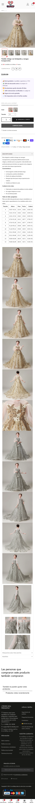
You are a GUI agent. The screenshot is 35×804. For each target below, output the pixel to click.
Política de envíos (5, 744)
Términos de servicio (6, 753)
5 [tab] (23, 46)
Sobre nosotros (5, 740)
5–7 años (19, 147)
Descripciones (7, 154)
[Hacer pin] (19, 68)
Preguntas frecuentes (27, 717)
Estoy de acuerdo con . (16, 774)
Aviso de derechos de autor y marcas (27, 727)
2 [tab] (15, 46)
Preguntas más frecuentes (11, 653)
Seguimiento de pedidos (26, 713)
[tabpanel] (17, 30)
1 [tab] (12, 46)
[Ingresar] (27, 4)
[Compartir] (13, 68)
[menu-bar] (3, 4)
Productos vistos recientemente (17, 693)
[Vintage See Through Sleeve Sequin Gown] (17, 30)
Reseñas (5, 656)
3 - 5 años (13, 147)
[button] (3, 120)
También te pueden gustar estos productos (15, 688)
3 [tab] (17, 46)
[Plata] (15, 110)
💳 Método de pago (27, 723)
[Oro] (11, 110)
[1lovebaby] (10, 4)
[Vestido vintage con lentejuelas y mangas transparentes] (30, 53)
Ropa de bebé (26, 147)
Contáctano (25, 720)
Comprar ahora (18, 125)
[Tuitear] (16, 68)
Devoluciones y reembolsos (8, 747)
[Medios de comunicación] (32, 44)
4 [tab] (20, 46)
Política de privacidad (7, 750)
